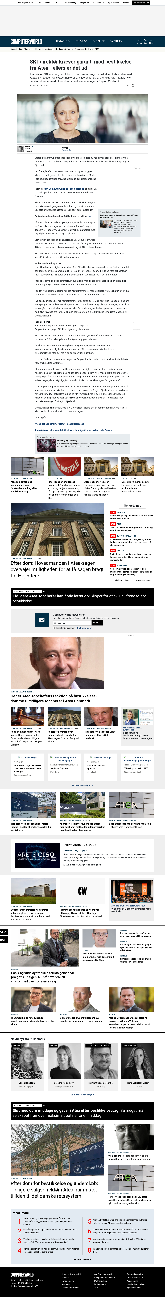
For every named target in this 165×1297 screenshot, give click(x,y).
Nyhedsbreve (113, 2)
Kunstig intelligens (126, 536)
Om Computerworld (25, 2)
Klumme (14, 969)
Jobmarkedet (123, 565)
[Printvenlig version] (133, 85)
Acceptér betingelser (65, 628)
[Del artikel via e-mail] (128, 85)
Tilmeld (97, 623)
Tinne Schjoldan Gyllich (138, 1083)
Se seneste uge (81, 1259)
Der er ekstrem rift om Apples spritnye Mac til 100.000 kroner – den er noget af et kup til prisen (51, 1250)
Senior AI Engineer (59, 768)
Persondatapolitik (135, 1274)
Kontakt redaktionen (71, 1287)
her (89, 216)
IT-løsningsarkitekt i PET (136, 768)
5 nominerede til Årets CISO (87, 49)
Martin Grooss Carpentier (101, 1083)
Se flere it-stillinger (81, 785)
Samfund (116, 41)
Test (119, 524)
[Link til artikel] (27, 466)
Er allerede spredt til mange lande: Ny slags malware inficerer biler (120, 1250)
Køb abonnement (141, 2)
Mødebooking (70, 2)
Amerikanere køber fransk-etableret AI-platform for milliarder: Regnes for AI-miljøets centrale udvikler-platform (121, 1231)
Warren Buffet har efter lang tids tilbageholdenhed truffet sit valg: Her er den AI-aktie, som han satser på (120, 1221)
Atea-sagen (53, 479)
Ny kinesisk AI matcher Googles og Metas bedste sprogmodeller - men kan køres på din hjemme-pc (130, 542)
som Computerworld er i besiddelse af (63, 188)
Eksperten (84, 2)
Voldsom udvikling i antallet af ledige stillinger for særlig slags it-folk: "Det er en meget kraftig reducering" (131, 572)
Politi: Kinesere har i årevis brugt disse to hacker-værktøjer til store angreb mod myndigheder (130, 557)
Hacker (120, 551)
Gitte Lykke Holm (27, 1083)
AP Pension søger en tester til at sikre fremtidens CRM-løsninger (27, 768)
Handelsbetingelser (136, 1284)
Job (39, 2)
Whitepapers (100, 1284)
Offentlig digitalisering (67, 440)
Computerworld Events (104, 1277)
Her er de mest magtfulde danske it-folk (52, 49)
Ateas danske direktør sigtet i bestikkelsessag (59, 424)
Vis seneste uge (143, 580)
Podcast (65, 1277)
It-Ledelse (98, 41)
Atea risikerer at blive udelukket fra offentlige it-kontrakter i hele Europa (73, 430)
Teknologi (63, 41)
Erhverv (81, 41)
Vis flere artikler (122, 580)
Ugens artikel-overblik (71, 1274)
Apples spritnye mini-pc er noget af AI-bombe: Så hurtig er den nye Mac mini (119, 1241)
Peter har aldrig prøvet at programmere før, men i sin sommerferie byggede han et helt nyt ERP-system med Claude (48, 1221)
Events (47, 2)
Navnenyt (66, 1284)
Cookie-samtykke (135, 1277)
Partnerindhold (100, 1281)
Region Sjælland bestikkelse (24, 479)
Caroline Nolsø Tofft (64, 1083)
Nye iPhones (25, 49)
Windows (121, 512)
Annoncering (98, 2)
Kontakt (126, 2)
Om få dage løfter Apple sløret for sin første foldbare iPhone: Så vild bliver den (51, 1231)
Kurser (57, 2)
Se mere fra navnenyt (81, 1095)
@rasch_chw (66, 150)
